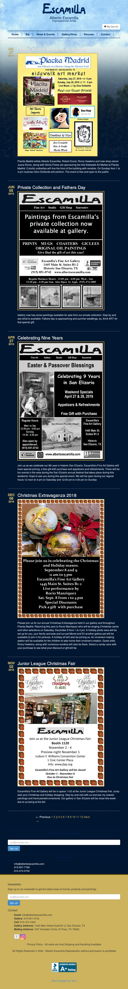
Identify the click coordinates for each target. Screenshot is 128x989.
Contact (105, 34)
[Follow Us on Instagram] (22, 937)
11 (77, 817)
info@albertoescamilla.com (29, 864)
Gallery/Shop (69, 34)
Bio (28, 34)
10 (73, 817)
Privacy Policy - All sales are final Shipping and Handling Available (64, 944)
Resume (89, 34)
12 (81, 817)
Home (15, 34)
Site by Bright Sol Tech (64, 981)
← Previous (43, 817)
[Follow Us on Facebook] (16, 937)
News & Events (46, 34)
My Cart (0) (112, 26)
